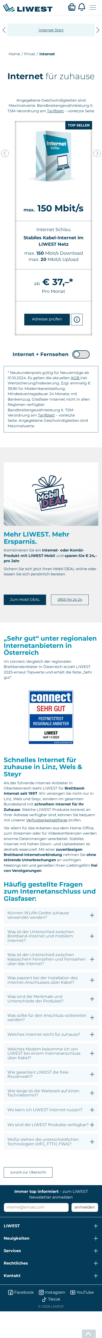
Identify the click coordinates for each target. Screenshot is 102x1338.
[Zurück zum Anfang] (89, 1334)
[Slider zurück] (5, 153)
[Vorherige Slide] (4, 30)
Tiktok (54, 1299)
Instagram (55, 1292)
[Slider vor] (97, 153)
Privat (29, 54)
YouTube (85, 1292)
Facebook (24, 1292)
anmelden (85, 1207)
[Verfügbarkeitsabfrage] (72, 7)
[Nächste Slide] (98, 30)
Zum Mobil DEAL (25, 599)
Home (14, 54)
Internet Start (51, 30)
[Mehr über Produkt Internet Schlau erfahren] (77, 319)
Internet (47, 54)
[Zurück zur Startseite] (27, 7)
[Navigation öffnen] (93, 7)
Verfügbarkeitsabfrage (46, 820)
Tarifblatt (55, 111)
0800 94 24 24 (69, 599)
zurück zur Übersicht (28, 1172)
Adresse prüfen (47, 319)
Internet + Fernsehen (41, 354)
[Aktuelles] (82, 7)
